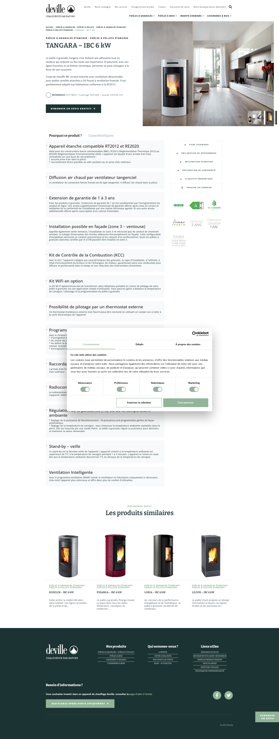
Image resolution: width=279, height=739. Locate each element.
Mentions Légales (210, 667)
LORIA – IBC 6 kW (154, 592)
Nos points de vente (179, 6)
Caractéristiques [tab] (101, 135)
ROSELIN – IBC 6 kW (61, 592)
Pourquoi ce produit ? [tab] (65, 135)
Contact (162, 6)
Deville (87, 6)
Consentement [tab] (91, 344)
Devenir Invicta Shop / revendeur (210, 656)
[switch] (121, 389)
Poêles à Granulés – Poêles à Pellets (116, 652)
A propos (163, 652)
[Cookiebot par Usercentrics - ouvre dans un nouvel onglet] (194, 333)
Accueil (50, 27)
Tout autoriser (186, 402)
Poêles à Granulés (141, 16)
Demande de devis (210, 652)
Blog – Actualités (163, 663)
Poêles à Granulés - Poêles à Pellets (75, 27)
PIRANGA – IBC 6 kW (109, 592)
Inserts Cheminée (191, 16)
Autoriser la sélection (139, 402)
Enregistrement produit (142, 6)
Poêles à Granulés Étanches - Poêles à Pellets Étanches (87, 38)
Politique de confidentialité (209, 671)
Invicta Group (210, 663)
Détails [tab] (140, 344)
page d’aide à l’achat (140, 694)
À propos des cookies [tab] (188, 344)
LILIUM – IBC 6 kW (203, 592)
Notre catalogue (103, 6)
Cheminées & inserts (116, 660)
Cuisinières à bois (218, 16)
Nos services (121, 6)
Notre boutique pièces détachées (210, 6)
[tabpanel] (107, 316)
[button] (230, 7)
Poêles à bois (166, 16)
